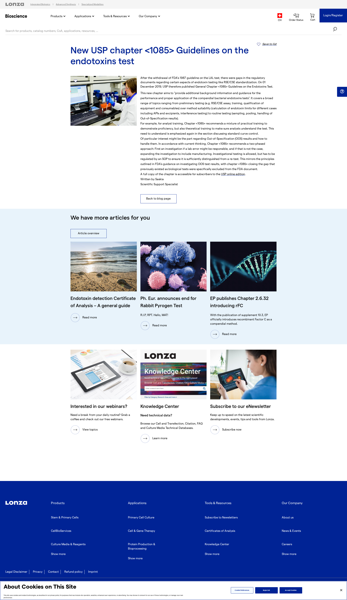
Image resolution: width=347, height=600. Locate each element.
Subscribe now (231, 429)
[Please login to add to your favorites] (75, 81)
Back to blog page (158, 198)
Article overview (88, 233)
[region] (173, 590)
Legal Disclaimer (16, 572)
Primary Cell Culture (141, 517)
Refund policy (73, 572)
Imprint (93, 572)
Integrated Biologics (40, 4)
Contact (53, 572)
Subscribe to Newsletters (221, 517)
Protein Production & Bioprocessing (141, 546)
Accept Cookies (291, 590)
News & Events (291, 531)
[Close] (341, 590)
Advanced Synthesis (66, 4)
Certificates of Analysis (220, 531)
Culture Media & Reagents (68, 544)
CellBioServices (61, 531)
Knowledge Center (217, 544)
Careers (287, 544)
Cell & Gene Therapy (141, 531)
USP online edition (233, 174)
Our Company (148, 16)
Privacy (37, 572)
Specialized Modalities (93, 4)
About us (288, 517)
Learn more (159, 438)
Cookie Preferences (242, 590)
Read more (89, 317)
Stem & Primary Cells (64, 517)
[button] (342, 91)
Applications (82, 16)
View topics (90, 429)
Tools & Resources (115, 16)
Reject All (266, 590)
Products (56, 16)
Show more (58, 554)
